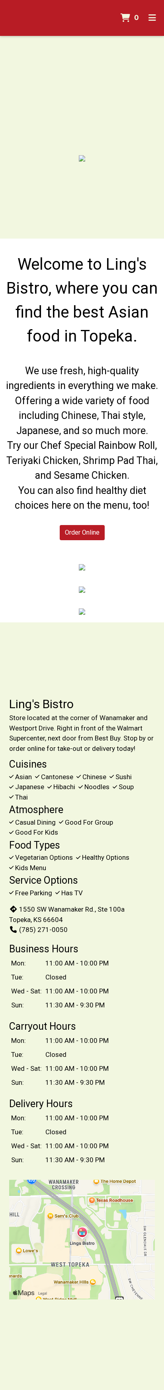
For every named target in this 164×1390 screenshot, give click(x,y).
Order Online (82, 532)
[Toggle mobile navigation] (152, 18)
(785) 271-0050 (43, 930)
